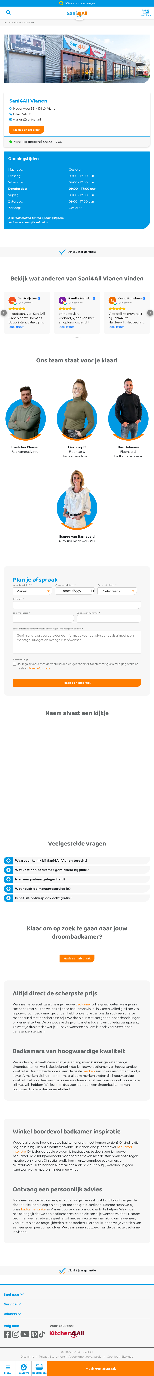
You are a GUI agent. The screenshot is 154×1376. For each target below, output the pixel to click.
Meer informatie (39, 668)
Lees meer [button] (16, 327)
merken (88, 1071)
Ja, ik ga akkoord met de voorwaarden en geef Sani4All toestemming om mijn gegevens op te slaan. (77, 666)
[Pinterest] (34, 1334)
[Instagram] (15, 1334)
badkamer (83, 1004)
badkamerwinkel (33, 1209)
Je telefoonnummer (88, 612)
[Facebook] (7, 1334)
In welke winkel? (22, 585)
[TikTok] (42, 1334)
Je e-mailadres (21, 612)
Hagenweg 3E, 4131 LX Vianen (35, 108)
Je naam (18, 599)
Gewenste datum (65, 585)
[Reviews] (24, 1368)
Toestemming (21, 659)
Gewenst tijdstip (106, 585)
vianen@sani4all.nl (27, 119)
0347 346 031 (23, 114)
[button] (4, 313)
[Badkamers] (39, 1368)
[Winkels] (145, 12)
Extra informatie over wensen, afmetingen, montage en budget (48, 628)
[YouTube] (25, 1334)
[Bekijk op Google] (12, 300)
